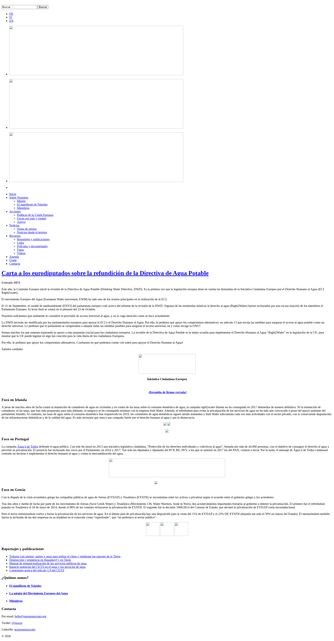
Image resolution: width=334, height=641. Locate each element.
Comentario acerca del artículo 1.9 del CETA (36, 570)
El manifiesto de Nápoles (32, 204)
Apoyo (21, 222)
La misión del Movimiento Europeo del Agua (38, 593)
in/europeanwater (24, 629)
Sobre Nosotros (18, 197)
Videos (21, 253)
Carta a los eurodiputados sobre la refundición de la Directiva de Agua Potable (105, 273)
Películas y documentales (32, 246)
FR (11, 13)
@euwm (17, 623)
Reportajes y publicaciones (33, 239)
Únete (13, 260)
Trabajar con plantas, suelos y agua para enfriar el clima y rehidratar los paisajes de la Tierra (64, 556)
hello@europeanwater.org (30, 616)
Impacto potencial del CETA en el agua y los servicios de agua (47, 566)
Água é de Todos (27, 446)
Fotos (20, 249)
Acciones (15, 211)
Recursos (14, 235)
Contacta (14, 263)
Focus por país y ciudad (31, 218)
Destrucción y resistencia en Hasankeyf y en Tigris (40, 560)
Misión (21, 201)
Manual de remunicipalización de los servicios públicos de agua (48, 563)
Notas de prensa (27, 228)
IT (10, 17)
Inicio (12, 194)
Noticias (14, 225)
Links (20, 242)
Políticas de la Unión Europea (35, 215)
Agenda (14, 256)
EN (11, 20)
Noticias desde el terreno (32, 232)
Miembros (23, 208)
